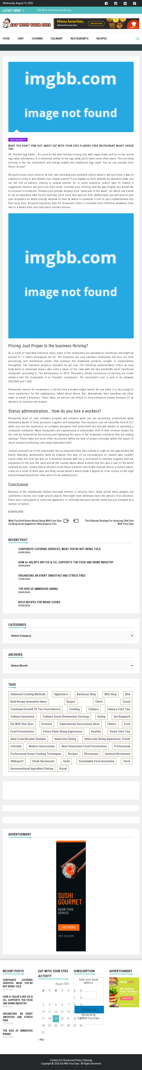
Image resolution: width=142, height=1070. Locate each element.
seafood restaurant (117, 754)
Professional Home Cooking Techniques (35, 754)
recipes (73, 754)
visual (63, 768)
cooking (74, 709)
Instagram (115, 3)
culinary (93, 709)
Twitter (125, 3)
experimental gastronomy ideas (80, 724)
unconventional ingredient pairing (31, 768)
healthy (96, 731)
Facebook (106, 3)
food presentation (22, 731)
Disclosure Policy (72, 1060)
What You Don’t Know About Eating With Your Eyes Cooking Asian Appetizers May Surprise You (35, 522)
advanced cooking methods (28, 694)
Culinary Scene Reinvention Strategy (66, 716)
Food (6, 38)
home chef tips (120, 731)
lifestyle (16, 746)
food (127, 724)
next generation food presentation (84, 746)
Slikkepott (16, 761)
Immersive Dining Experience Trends (107, 739)
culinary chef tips (118, 709)
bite (127, 694)
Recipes (102, 38)
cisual (126, 701)
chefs (99, 701)
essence (46, 724)
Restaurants (80, 38)
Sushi (66, 761)
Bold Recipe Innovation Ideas (28, 701)
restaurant (91, 754)
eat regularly (122, 716)
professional (122, 746)
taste (126, 761)
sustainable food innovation (96, 761)
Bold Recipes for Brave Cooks (39, 602)
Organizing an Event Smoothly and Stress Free (51, 575)
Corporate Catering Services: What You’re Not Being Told (59, 549)
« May (41, 1039)
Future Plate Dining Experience (62, 731)
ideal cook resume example (28, 739)
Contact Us (56, 1060)
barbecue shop (86, 694)
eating (101, 716)
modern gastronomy (42, 746)
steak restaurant (43, 761)
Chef (21, 38)
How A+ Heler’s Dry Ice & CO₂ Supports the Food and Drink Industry (65, 562)
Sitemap (87, 1060)
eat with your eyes (22, 724)
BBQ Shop (110, 694)
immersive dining (65, 739)
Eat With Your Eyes (89, 1018)
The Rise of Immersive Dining (54, 10)
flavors (111, 724)
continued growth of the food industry (35, 709)
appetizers (61, 694)
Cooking (37, 38)
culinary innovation (22, 716)
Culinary (57, 38)
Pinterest (134, 3)
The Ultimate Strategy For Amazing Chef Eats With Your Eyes (109, 522)
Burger (71, 701)
